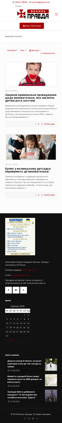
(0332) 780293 (21, 2)
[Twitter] (33, 418)
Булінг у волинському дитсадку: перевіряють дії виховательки (28, 170)
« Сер (10, 340)
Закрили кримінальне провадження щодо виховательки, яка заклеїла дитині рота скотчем (30, 97)
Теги (22, 50)
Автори (35, 50)
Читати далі (49, 124)
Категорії (11, 50)
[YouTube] (37, 418)
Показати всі (49, 53)
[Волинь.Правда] (31, 14)
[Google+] (29, 418)
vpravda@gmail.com (41, 2)
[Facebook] (24, 418)
